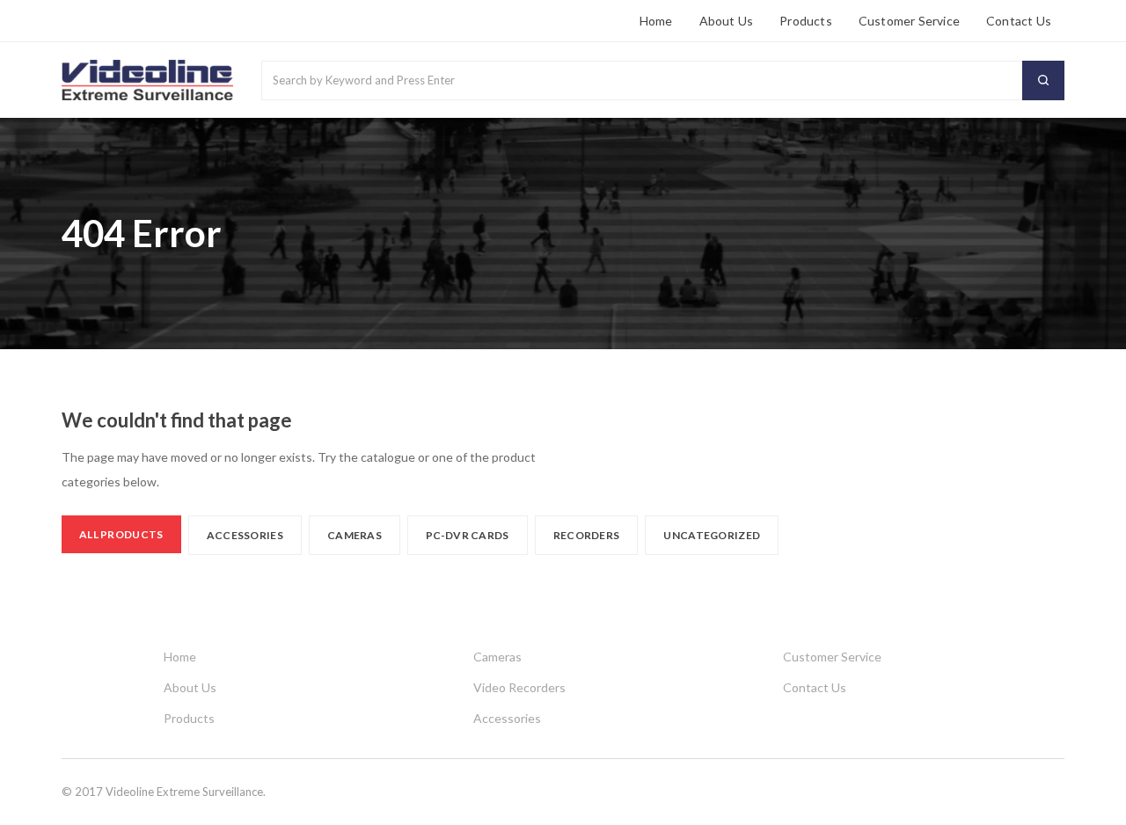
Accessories (245, 535)
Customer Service (909, 20)
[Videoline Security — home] (147, 80)
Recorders (586, 535)
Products (805, 20)
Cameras (354, 535)
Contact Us (1018, 20)
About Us (726, 20)
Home (656, 20)
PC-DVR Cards (467, 535)
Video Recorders (519, 687)
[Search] (1043, 80)
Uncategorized (711, 535)
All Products (121, 534)
